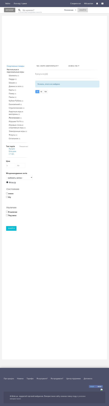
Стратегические (16, 108)
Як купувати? (42, 378)
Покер (12, 93)
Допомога (88, 378)
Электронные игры (18, 131)
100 (45, 92)
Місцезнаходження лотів (16, 173)
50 (41, 92)
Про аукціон (9, 378)
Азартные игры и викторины (16, 112)
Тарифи (30, 378)
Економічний (15, 104)
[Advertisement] (54, 38)
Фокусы (13, 135)
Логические (15, 117)
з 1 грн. (11, 154)
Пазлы (12, 97)
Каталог (10, 10)
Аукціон (12, 149)
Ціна (8, 161)
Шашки (13, 82)
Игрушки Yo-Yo (16, 121)
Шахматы (14, 75)
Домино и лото (16, 86)
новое (10, 193)
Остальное (14, 138)
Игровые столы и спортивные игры (17, 126)
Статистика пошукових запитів (30, 12)
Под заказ (12, 215)
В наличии (12, 212)
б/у (9, 197)
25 (37, 92)
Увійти (7, 3)
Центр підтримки (73, 378)
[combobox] (70, 10)
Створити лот (75, 3)
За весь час (73, 66)
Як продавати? (57, 378)
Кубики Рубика (16, 100)
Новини (20, 378)
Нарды (13, 79)
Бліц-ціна (12, 151)
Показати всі (23, 146)
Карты (12, 90)
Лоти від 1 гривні (20, 3)
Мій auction (88, 3)
